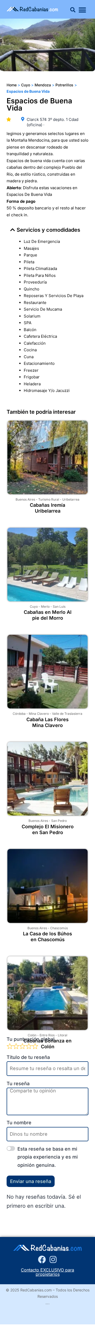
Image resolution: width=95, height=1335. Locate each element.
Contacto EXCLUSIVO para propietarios (47, 1272)
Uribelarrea (70, 499)
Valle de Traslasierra (67, 714)
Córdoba (19, 714)
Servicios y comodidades (48, 230)
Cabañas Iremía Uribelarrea (47, 508)
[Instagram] (53, 1259)
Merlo (45, 607)
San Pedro (59, 821)
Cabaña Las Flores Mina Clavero (47, 722)
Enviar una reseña (30, 1181)
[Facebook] (42, 1259)
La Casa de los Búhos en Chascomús (47, 936)
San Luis (59, 607)
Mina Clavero (39, 714)
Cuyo (34, 607)
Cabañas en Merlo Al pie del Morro (48, 615)
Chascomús (59, 928)
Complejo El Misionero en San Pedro (48, 829)
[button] (73, 10)
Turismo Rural (48, 499)
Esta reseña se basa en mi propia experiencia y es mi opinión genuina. (47, 1157)
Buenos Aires (25, 499)
